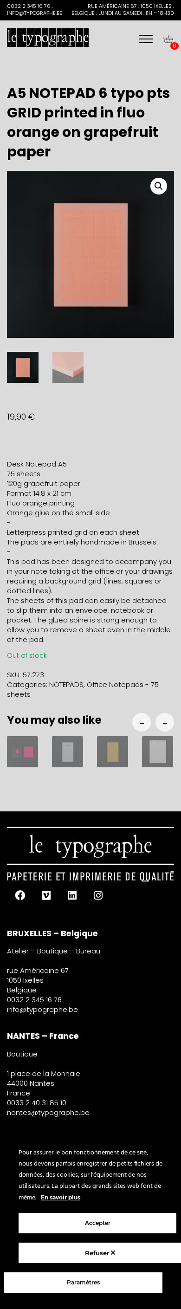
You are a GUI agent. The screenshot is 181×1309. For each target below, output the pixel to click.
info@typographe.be (42, 1009)
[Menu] (146, 39)
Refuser (98, 1253)
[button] (158, 186)
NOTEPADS (66, 684)
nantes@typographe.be (48, 1112)
